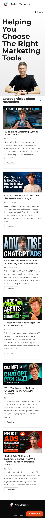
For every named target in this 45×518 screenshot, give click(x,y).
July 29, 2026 (12, 138)
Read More (11, 163)
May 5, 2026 (11, 468)
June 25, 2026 (12, 267)
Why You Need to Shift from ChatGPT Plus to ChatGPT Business (20, 391)
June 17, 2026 (12, 398)
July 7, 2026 (11, 202)
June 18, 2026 (12, 329)
